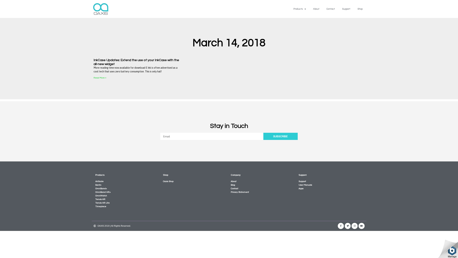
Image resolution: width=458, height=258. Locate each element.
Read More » (100, 78)
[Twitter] (348, 226)
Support (346, 9)
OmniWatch (101, 196)
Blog (233, 185)
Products (298, 9)
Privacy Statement (240, 192)
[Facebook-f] (341, 226)
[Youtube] (362, 226)
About (316, 9)
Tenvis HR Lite (102, 203)
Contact (331, 9)
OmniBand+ (101, 188)
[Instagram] (355, 226)
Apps (301, 188)
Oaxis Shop (168, 181)
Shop (360, 9)
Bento (98, 185)
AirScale (99, 181)
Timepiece (100, 206)
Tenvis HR (100, 199)
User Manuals (305, 185)
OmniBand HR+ (103, 192)
